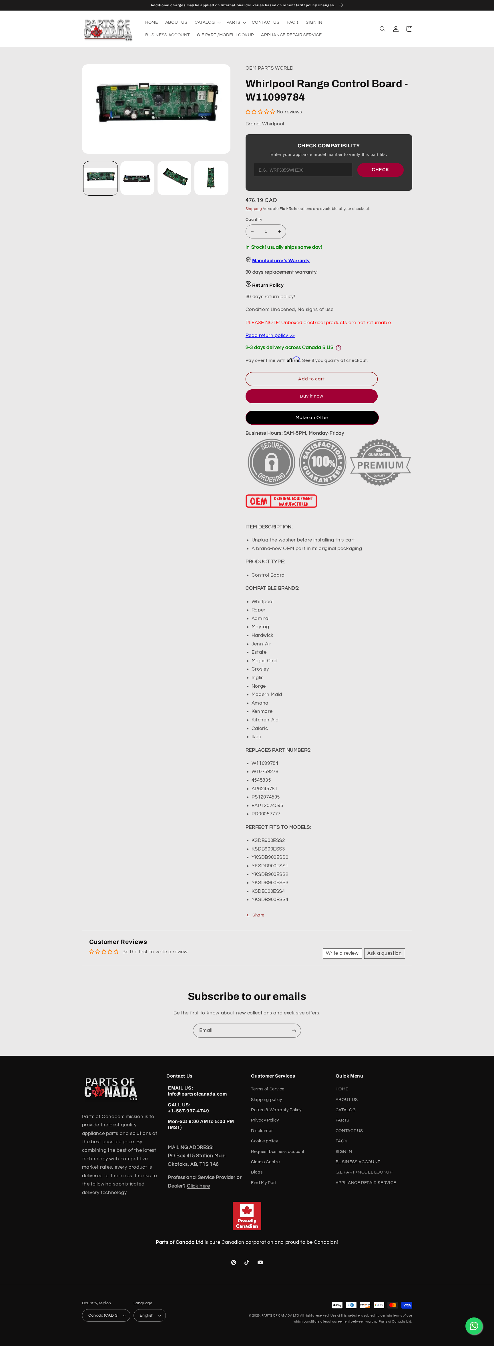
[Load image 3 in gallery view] (175, 178)
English (147, 1315)
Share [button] (258, 915)
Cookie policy (264, 1141)
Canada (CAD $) (103, 1315)
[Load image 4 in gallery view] (211, 178)
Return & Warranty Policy (276, 1110)
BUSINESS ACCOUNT (358, 1162)
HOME (342, 1089)
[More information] (338, 348)
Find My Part (264, 1183)
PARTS (342, 1120)
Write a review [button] (342, 953)
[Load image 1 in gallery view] (100, 178)
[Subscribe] (294, 1031)
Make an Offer (312, 417)
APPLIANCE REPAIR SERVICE (366, 1183)
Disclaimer (262, 1131)
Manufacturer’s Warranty (281, 260)
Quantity (254, 220)
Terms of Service (267, 1089)
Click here (198, 1186)
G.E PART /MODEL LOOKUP (364, 1172)
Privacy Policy (265, 1120)
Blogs (256, 1172)
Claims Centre (265, 1162)
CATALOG (346, 1110)
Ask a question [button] (384, 953)
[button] (207, 22)
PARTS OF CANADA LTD (280, 1315)
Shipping (254, 209)
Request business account (277, 1152)
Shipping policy (266, 1100)
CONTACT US (349, 1131)
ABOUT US (347, 1100)
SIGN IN (344, 1152)
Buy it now (312, 396)
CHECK (380, 169)
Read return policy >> (270, 335)
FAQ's (342, 1141)
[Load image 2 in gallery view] (137, 178)
